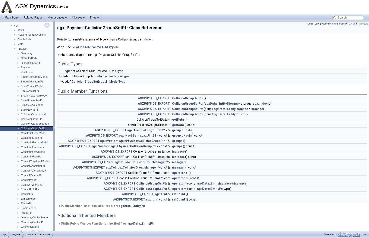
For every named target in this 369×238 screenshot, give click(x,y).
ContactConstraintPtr (33, 165)
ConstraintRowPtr (31, 156)
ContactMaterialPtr (31, 175)
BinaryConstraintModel (34, 76)
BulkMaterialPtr (30, 109)
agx (16, 25)
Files (93, 17)
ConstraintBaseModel (33, 133)
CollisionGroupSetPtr (33, 128)
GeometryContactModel (34, 217)
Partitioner (27, 72)
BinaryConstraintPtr (32, 81)
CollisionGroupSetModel (35, 123)
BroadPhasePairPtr (32, 100)
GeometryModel (30, 226)
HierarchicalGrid (30, 62)
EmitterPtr (26, 203)
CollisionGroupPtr (31, 119)
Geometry (26, 53)
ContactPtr (27, 194)
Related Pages (33, 17)
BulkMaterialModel (32, 105)
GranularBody (29, 58)
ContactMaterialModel (34, 170)
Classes (77, 17)
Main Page (12, 17)
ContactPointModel (32, 184)
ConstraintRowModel (33, 151)
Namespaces (56, 17)
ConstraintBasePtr (31, 137)
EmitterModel (28, 198)
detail (21, 30)
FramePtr (26, 212)
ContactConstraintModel (35, 161)
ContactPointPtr (30, 189)
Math (20, 44)
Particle (25, 67)
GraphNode (24, 39)
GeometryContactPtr (32, 222)
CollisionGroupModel (33, 114)
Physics (22, 48)
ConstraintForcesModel (34, 142)
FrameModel (28, 208)
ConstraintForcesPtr (32, 147)
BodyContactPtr (30, 90)
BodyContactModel (32, 86)
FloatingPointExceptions (32, 34)
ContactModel (29, 180)
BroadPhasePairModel (34, 95)
